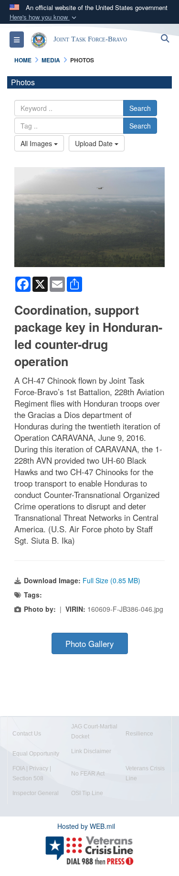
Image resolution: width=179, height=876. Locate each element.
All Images (37, 143)
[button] (44, 17)
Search (140, 108)
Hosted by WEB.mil (86, 826)
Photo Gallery (89, 643)
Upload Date (95, 143)
